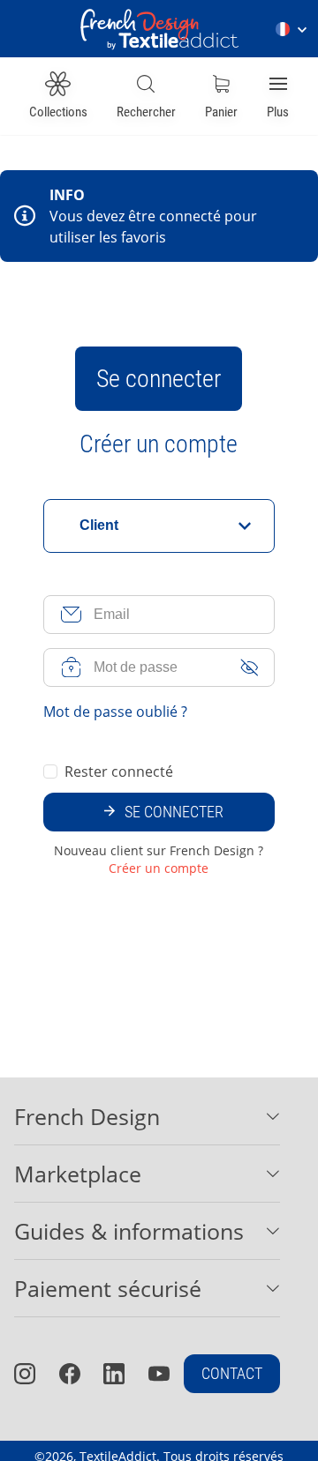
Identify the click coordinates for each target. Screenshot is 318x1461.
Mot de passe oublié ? (115, 711)
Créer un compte (159, 444)
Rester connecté (118, 771)
